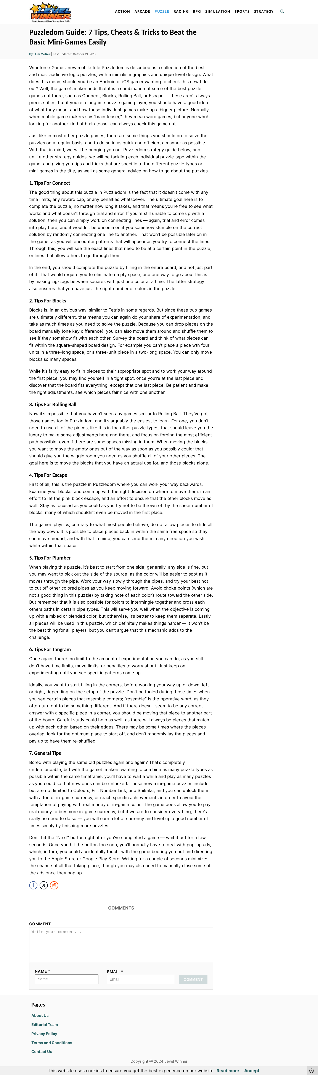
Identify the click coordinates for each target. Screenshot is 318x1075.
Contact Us (41, 1051)
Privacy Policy (44, 1033)
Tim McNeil (43, 54)
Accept (252, 1070)
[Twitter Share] (44, 885)
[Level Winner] (66, 12)
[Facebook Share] (33, 885)
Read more (228, 1070)
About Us (40, 1015)
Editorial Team (44, 1024)
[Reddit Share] (54, 885)
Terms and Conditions (51, 1042)
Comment (40, 924)
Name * (42, 971)
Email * (115, 971)
